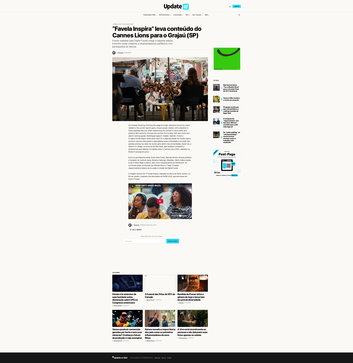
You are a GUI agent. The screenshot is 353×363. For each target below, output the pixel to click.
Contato (169, 357)
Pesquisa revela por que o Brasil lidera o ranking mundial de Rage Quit (231, 110)
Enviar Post (157, 357)
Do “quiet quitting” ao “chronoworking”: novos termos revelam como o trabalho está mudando (231, 137)
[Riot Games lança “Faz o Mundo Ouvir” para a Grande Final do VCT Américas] (216, 87)
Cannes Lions (117, 24)
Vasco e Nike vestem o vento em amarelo (231, 99)
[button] (229, 6)
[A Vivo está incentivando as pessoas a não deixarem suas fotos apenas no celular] (192, 318)
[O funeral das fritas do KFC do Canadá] (160, 283)
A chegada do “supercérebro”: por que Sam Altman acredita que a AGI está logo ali (231, 123)
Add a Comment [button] (137, 229)
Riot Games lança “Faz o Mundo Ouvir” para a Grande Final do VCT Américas (231, 88)
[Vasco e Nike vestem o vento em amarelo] (216, 99)
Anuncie (164, 357)
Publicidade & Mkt (128, 24)
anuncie (236, 6)
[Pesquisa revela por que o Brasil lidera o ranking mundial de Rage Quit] (216, 109)
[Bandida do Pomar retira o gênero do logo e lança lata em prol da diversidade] (192, 283)
